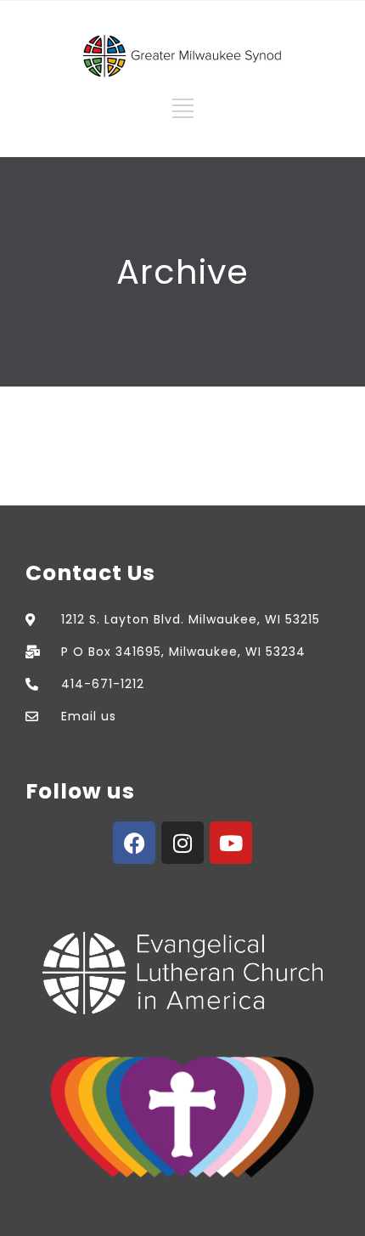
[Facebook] (134, 842)
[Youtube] (231, 842)
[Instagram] (182, 842)
